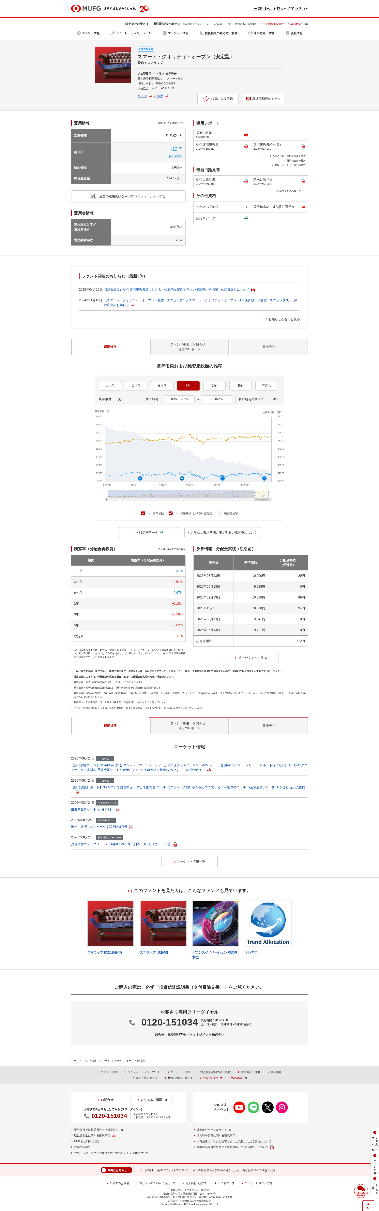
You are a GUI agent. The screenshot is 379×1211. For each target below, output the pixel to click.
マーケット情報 (180, 1072)
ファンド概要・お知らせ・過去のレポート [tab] (189, 347)
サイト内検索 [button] (235, 23)
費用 (160, 96)
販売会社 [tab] (269, 346)
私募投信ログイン (192, 24)
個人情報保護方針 (197, 1183)
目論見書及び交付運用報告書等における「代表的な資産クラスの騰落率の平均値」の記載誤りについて (177, 289)
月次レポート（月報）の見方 (290, 165)
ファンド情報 (89, 1060)
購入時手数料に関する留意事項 (216, 1135)
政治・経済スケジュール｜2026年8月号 (99, 826)
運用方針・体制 (250, 1072)
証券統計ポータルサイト (212, 1129)
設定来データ (205, 218)
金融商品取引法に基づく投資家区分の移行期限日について (232, 1147)
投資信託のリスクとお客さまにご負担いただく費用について (234, 1141)
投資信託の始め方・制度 (215, 1072)
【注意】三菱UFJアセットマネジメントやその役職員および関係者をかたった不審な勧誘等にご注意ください (210, 1170)
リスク (142, 96)
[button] (361, 1191)
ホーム (74, 1060)
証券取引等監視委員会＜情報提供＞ (96, 1129)
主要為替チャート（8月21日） (92, 809)
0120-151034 (169, 1022)
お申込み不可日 (207, 207)
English (252, 23)
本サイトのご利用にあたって (157, 1183)
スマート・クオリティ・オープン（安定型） (124, 1060)
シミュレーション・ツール (143, 1072)
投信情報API (82, 1147)
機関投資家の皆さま (180, 1077)
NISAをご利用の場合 (87, 1141)
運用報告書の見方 (296, 160)
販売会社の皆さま (147, 1077)
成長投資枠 (147, 49)
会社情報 (276, 1072)
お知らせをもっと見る (284, 319)
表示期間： (153, 399)
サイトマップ (226, 1183)
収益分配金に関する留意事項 (92, 1135)
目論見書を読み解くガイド (291, 191)
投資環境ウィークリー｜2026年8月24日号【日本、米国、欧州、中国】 (121, 844)
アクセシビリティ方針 (258, 1183)
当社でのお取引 (119, 1183)
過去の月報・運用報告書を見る (289, 156)
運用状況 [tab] (110, 346)
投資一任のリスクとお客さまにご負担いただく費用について (111, 1153)
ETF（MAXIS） (215, 23)
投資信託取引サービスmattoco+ (284, 23)
